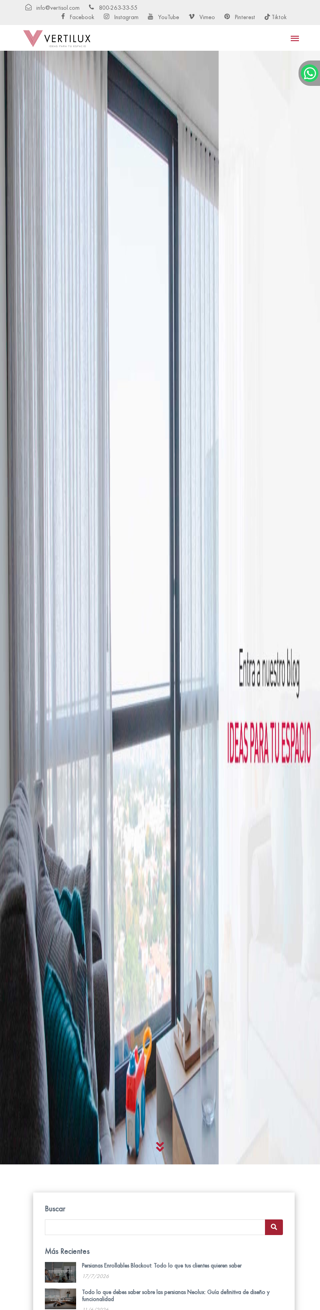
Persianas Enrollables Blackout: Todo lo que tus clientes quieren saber (162, 1265)
